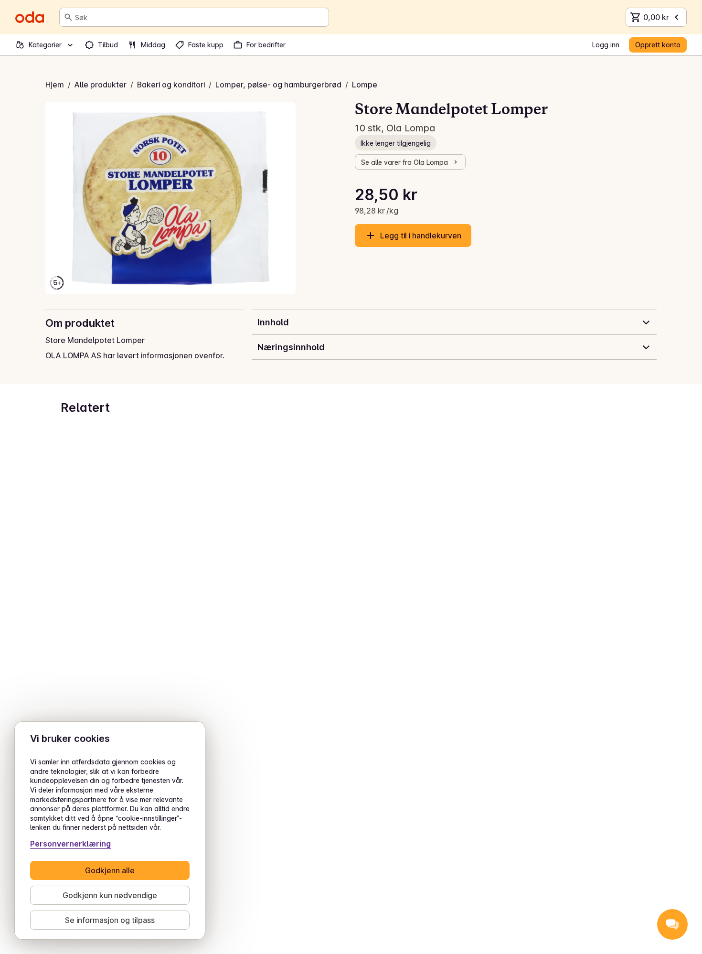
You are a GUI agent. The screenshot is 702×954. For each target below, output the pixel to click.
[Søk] (68, 17)
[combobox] (200, 17)
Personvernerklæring (70, 843)
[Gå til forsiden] (29, 17)
